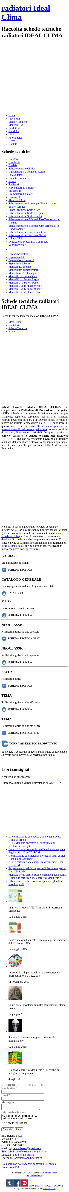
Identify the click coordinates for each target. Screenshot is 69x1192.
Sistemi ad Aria (16, 200)
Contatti (12, 143)
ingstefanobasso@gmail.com (25, 1148)
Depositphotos (49, 1188)
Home (11, 115)
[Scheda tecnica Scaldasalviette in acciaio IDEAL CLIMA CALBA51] (4, 569)
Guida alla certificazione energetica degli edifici (34, 877)
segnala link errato (12, 545)
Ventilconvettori (17, 244)
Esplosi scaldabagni (19, 263)
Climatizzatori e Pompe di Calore (26, 171)
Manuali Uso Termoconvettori (25, 285)
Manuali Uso (15, 124)
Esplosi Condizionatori (21, 260)
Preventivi (14, 118)
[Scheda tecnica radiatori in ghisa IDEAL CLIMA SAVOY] (4, 685)
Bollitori (13, 158)
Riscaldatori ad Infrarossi (22, 187)
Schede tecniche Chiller (21, 168)
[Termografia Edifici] (15, 1063)
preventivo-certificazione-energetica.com (24, 429)
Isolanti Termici (17, 178)
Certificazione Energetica (28, 1157)
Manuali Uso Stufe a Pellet (23, 282)
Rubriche (13, 131)
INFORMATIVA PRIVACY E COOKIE (46, 1186)
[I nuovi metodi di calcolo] (15, 933)
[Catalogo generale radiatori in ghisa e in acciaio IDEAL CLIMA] (4, 593)
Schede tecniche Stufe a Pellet (25, 216)
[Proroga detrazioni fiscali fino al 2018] (15, 966)
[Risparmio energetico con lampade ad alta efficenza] (15, 1031)
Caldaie (12, 165)
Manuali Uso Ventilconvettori (24, 292)
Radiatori (13, 184)
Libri (11, 134)
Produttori (14, 128)
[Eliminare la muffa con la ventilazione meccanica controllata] (15, 998)
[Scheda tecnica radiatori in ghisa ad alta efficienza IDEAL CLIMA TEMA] (4, 709)
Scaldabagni (15, 190)
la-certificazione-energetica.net (47, 426)
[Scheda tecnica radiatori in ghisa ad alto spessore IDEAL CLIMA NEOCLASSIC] (4, 638)
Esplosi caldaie (16, 257)
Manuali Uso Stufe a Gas (22, 276)
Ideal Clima (14, 321)
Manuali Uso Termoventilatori (25, 288)
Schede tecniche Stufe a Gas (24, 209)
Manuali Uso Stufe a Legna (23, 279)
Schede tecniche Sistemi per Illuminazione (32, 203)
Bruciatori (14, 162)
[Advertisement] (34, 75)
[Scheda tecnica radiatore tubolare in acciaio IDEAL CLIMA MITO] (4, 614)
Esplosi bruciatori (18, 253)
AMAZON (55, 782)
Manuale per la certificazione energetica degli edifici (37, 874)
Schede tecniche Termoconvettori (27, 232)
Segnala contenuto (33, 1163)
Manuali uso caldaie (19, 266)
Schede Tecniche (17, 121)
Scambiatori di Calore (20, 193)
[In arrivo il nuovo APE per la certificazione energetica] (15, 901)
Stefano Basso (51, 1173)
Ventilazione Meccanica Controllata (28, 241)
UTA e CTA (15, 238)
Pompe (12, 181)
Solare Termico (16, 206)
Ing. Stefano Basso (23, 1154)
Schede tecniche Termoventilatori (27, 235)
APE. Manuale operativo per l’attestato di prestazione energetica (31, 844)
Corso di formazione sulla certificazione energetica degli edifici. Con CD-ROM (36, 851)
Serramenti (14, 197)
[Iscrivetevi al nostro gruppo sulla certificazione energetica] (17, 1186)
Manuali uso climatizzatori (23, 269)
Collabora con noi (11, 1163)
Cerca (11, 140)
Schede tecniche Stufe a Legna (25, 212)
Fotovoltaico (15, 137)
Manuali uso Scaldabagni (22, 273)
